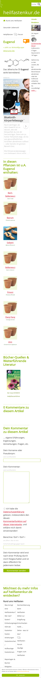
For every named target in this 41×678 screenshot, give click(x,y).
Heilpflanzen (8, 34)
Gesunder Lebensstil (11, 27)
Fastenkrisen (9, 652)
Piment (10, 292)
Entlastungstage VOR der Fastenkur (11, 626)
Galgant (10, 242)
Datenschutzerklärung (23, 671)
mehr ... (33, 90)
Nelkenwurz (10, 267)
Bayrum (10, 217)
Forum (20, 34)
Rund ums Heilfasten (14, 21)
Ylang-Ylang (10, 317)
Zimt (10, 342)
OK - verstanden (20, 675)
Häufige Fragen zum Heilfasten (21, 651)
